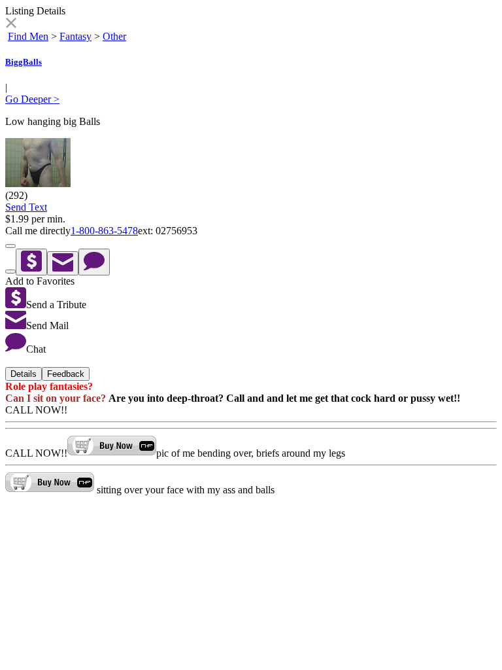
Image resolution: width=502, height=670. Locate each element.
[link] (10, 24)
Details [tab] (23, 374)
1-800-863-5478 (104, 230)
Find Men (28, 36)
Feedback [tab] (65, 374)
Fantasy (75, 36)
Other (114, 36)
